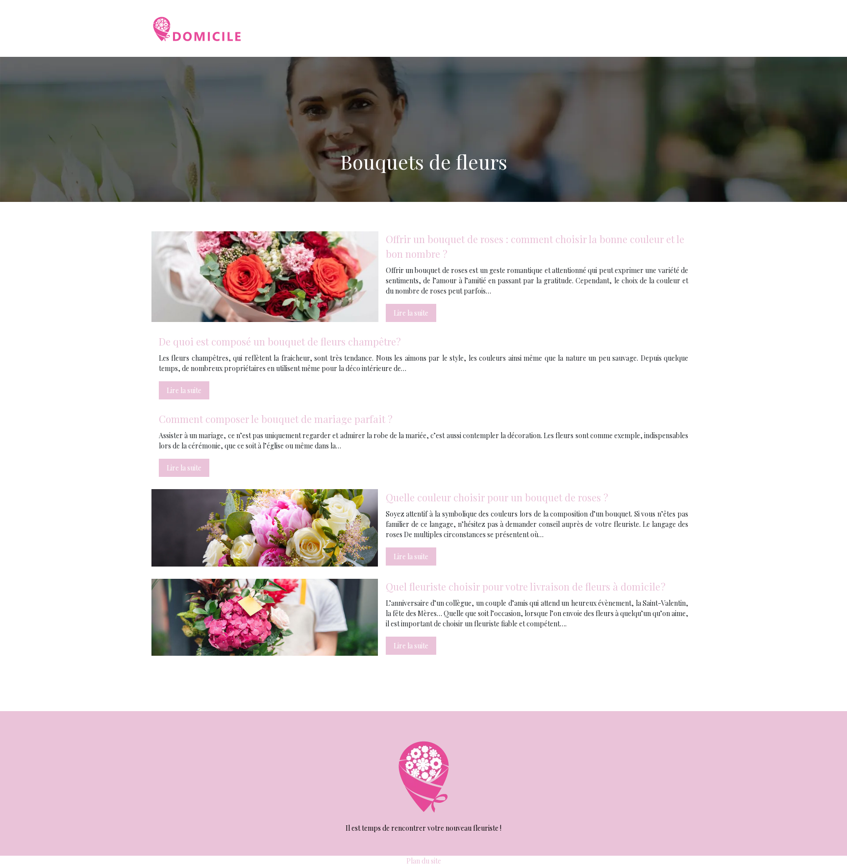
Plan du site (423, 861)
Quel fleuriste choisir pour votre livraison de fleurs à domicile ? (526, 586)
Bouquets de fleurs (421, 28)
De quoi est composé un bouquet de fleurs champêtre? (280, 341)
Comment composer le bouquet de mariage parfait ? (276, 418)
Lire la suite (411, 313)
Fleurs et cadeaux (497, 28)
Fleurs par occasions (575, 28)
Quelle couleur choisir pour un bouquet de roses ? (497, 497)
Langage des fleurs (656, 28)
